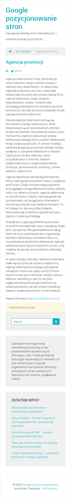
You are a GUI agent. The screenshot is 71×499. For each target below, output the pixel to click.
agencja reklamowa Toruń (43, 298)
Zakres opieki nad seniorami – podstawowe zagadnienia (29, 409)
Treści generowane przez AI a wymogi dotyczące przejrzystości (34, 444)
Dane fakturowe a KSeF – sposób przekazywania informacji (31, 434)
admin (18, 71)
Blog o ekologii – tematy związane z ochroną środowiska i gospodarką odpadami (33, 422)
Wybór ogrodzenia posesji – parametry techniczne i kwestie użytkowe (35, 455)
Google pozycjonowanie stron (31, 18)
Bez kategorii (24, 51)
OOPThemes (49, 488)
